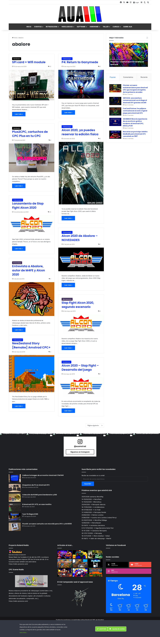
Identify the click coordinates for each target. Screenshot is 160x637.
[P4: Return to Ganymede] (81, 84)
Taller (105, 27)
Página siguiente (93, 425)
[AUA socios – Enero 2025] (64, 572)
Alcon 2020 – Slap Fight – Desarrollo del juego (80, 367)
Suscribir (87, 484)
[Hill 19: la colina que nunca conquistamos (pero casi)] (95, 572)
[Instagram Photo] (13, 446)
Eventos (38, 27)
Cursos (116, 27)
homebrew (66, 362)
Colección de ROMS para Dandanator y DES (39, 495)
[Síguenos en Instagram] (80, 443)
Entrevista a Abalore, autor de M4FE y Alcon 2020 (28, 270)
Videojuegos (67, 27)
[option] (128, 55)
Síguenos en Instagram (80, 452)
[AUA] (80, 14)
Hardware (94, 27)
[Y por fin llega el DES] (15, 517)
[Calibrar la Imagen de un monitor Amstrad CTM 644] (15, 478)
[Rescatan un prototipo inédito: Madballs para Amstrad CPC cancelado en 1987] (115, 135)
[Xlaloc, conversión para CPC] (95, 563)
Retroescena (51, 27)
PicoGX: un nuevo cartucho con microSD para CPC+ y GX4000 (47, 524)
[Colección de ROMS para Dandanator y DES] (15, 498)
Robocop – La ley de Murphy (124, 64)
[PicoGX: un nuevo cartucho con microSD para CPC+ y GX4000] (15, 527)
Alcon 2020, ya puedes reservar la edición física (80, 132)
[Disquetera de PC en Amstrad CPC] (15, 488)
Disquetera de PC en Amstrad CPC (36, 485)
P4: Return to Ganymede (80, 62)
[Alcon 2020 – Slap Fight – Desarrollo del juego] (81, 387)
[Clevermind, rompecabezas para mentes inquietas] (80, 572)
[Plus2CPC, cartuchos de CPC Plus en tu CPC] (31, 158)
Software (81, 27)
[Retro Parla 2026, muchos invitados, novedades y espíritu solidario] (64, 563)
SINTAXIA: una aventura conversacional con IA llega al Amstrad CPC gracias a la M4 (135, 100)
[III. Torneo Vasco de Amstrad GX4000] (64, 554)
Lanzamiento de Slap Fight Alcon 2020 (28, 205)
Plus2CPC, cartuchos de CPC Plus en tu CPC (30, 134)
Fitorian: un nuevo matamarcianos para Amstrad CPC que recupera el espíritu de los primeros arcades (135, 88)
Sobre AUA (127, 27)
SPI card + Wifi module (28, 62)
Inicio (28, 27)
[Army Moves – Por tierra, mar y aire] (80, 554)
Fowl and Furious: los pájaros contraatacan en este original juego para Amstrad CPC (135, 110)
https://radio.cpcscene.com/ (18, 601)
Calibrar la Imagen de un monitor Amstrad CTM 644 (43, 475)
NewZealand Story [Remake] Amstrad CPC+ (31, 345)
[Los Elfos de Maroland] (95, 554)
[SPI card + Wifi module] (31, 85)
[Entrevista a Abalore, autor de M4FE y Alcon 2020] (31, 299)
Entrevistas (17, 263)
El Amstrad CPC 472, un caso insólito (36, 504)
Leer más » (19, 114)
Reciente (144, 77)
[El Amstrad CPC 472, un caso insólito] (15, 507)
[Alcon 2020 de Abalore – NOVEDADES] (81, 259)
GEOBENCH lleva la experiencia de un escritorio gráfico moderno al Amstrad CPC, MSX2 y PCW (135, 122)
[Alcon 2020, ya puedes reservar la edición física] (81, 173)
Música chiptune (14, 590)
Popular (113, 77)
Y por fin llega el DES (30, 514)
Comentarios (128, 77)
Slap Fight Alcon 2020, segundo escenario (78, 305)
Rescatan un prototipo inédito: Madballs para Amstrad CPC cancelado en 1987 (135, 134)
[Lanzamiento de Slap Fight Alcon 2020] (31, 225)
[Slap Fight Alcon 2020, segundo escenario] (81, 324)
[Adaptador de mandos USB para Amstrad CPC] (80, 563)
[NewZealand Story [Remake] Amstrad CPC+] (31, 373)
